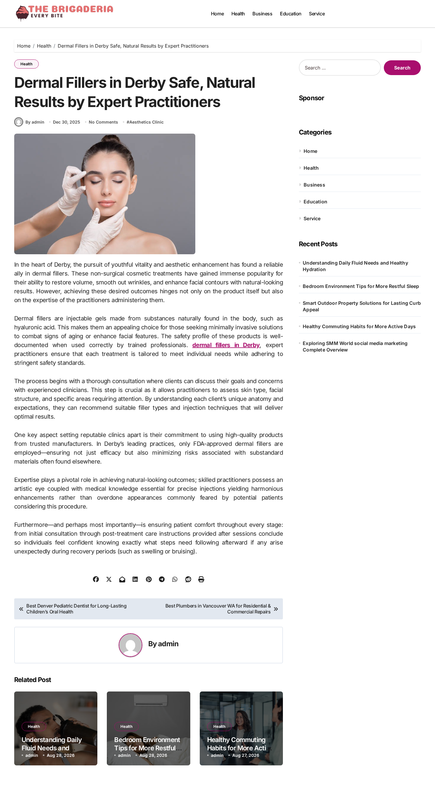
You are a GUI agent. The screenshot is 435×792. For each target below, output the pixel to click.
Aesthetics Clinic (146, 121)
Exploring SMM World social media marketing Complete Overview (355, 346)
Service (317, 14)
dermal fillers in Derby (226, 345)
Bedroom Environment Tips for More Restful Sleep (147, 748)
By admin (34, 121)
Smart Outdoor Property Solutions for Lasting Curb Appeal (362, 306)
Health (238, 14)
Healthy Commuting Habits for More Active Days (240, 748)
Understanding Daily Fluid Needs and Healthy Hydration (52, 748)
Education (291, 14)
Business (262, 14)
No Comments (103, 121)
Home (217, 14)
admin (168, 643)
